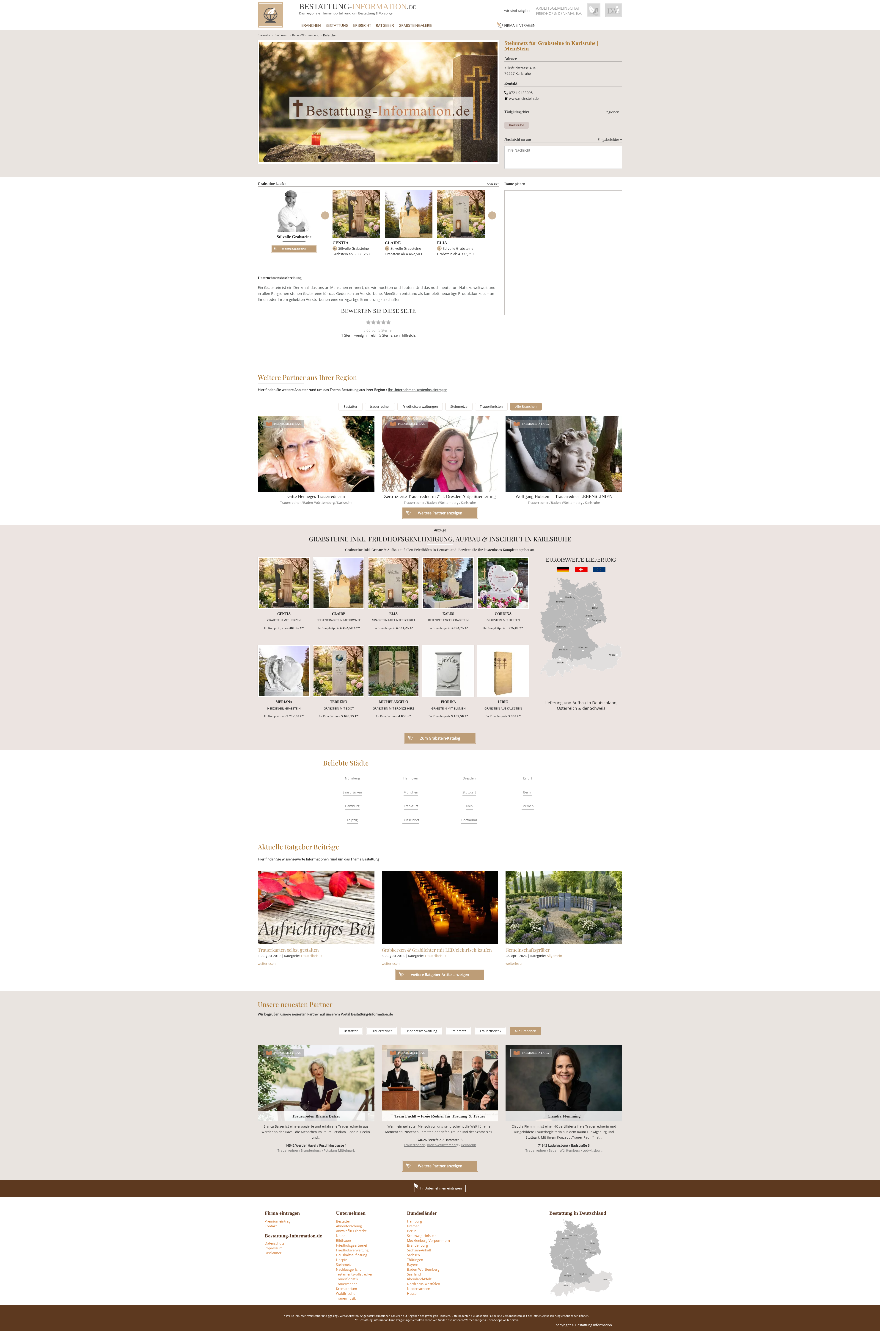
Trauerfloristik (311, 956)
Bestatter (351, 406)
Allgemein (554, 956)
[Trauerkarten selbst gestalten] (316, 907)
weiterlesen (267, 963)
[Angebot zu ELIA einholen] (393, 583)
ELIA (442, 243)
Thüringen (415, 1259)
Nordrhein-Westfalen (423, 1283)
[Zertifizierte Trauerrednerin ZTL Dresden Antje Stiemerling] (440, 454)
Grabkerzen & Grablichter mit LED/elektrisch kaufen (437, 950)
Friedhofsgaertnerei (351, 1245)
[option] (356, 225)
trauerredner (380, 406)
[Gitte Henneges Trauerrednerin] (316, 454)
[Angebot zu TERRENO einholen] (338, 671)
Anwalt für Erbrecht (351, 1230)
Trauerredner (290, 502)
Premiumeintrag (287, 423)
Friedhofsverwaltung (421, 1031)
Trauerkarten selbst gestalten (288, 950)
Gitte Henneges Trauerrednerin (316, 496)
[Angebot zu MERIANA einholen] (284, 671)
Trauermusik (346, 1298)
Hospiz (341, 1259)
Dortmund (469, 820)
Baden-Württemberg (305, 35)
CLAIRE (393, 243)
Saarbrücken (352, 792)
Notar (340, 1235)
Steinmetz (281, 35)
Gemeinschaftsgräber (528, 950)
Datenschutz (274, 1243)
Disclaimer (273, 1253)
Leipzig (352, 820)
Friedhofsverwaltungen (420, 406)
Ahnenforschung (349, 1226)
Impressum (274, 1248)
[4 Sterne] (383, 322)
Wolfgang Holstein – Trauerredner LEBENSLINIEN (563, 496)
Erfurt (527, 778)
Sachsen (413, 1255)
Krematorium (346, 1288)
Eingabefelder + (610, 139)
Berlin (527, 792)
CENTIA (341, 243)
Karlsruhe (329, 35)
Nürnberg (352, 778)
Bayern (412, 1264)
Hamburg (352, 806)
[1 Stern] (368, 322)
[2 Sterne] (373, 322)
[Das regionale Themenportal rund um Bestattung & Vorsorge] (270, 15)
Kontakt (271, 1226)
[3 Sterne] (378, 322)
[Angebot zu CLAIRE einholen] (338, 583)
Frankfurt (411, 806)
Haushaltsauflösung (351, 1255)
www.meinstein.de (524, 98)
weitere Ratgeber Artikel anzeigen (440, 974)
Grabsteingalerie (415, 25)
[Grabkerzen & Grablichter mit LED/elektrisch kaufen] (440, 907)
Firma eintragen (520, 25)
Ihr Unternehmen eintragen (440, 1188)
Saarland (414, 1274)
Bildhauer (343, 1240)
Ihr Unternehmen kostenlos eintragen (417, 389)
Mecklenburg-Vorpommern (428, 1240)
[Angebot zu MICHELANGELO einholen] (393, 671)
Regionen (613, 112)
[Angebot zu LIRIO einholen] (503, 671)
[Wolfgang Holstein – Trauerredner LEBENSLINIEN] (564, 454)
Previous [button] (325, 215)
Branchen (311, 25)
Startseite (264, 35)
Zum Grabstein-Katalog (440, 738)
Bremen (528, 806)
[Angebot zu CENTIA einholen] (284, 583)
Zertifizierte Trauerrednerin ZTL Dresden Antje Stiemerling (440, 496)
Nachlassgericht (348, 1269)
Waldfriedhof (346, 1293)
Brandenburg (311, 1150)
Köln (469, 806)
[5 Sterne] (388, 322)
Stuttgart (469, 792)
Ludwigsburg (592, 1150)
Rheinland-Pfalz (419, 1279)
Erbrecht (362, 25)
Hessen (412, 1293)
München (411, 792)
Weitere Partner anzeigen (440, 1165)
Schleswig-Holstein (422, 1235)
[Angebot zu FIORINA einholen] (448, 671)
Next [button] (492, 215)
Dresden (469, 778)
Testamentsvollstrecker (354, 1274)
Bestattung (337, 25)
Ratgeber (385, 25)
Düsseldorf (410, 820)
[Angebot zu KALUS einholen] (448, 583)
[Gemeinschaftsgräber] (564, 907)
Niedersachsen (418, 1288)
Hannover (410, 778)
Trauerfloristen (491, 406)
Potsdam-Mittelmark (339, 1150)
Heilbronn (468, 1145)
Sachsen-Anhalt (419, 1250)
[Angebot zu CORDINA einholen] (503, 583)
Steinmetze (459, 406)
